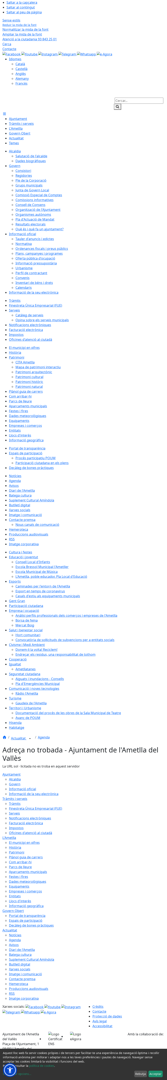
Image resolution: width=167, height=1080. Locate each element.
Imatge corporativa (24, 998)
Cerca (6, 44)
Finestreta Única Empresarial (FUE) (35, 808)
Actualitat (18, 738)
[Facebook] (11, 54)
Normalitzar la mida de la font (25, 29)
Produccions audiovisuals (28, 988)
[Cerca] (117, 107)
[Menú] (4, 114)
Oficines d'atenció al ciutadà (30, 833)
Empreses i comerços (25, 891)
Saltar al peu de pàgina (24, 12)
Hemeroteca (18, 984)
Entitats (15, 896)
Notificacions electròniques (30, 818)
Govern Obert (13, 911)
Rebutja (140, 1074)
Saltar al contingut (21, 7)
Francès (21, 83)
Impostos (16, 828)
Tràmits (15, 803)
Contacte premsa (22, 979)
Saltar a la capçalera (22, 2)
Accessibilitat (102, 1026)
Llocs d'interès (20, 901)
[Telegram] (67, 54)
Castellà (21, 69)
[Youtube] (29, 54)
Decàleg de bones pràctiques (31, 925)
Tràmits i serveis (14, 799)
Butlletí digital (19, 964)
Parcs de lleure (20, 867)
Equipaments (19, 886)
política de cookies (41, 1066)
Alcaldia (15, 779)
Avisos (14, 945)
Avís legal (99, 1021)
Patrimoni (16, 852)
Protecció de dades (107, 1016)
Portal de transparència (27, 915)
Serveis (14, 813)
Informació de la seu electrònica (33, 794)
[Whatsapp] (87, 54)
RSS (12, 993)
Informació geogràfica (26, 906)
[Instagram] (48, 54)
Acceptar (155, 1074)
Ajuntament (11, 774)
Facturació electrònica (26, 823)
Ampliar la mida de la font (22, 34)
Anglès (20, 73)
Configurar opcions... (17, 1074)
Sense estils (11, 20)
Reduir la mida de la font (19, 25)
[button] (10, 1070)
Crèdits (97, 1006)
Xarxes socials (19, 969)
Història (15, 847)
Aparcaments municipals (28, 872)
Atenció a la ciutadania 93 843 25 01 (29, 39)
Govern (14, 784)
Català (20, 64)
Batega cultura (20, 954)
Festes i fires (18, 876)
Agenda (44, 737)
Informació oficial (22, 789)
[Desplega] (29, 739)
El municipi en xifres (24, 842)
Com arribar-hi (20, 862)
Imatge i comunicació (25, 974)
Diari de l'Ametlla (22, 949)
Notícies (15, 935)
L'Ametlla (9, 837)
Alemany (22, 78)
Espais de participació (25, 920)
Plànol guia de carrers (26, 857)
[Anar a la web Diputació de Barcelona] (146, 1042)
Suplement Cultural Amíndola (31, 959)
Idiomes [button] (15, 59)
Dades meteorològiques (27, 881)
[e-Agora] (104, 54)
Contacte (9, 49)
